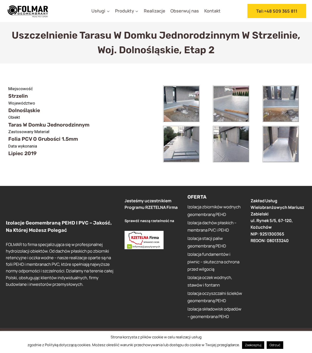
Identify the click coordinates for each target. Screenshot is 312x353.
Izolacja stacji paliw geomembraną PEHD (206, 242)
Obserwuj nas (184, 11)
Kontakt (212, 11)
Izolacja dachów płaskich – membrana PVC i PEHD (211, 226)
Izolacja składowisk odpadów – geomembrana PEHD (214, 312)
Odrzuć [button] (275, 345)
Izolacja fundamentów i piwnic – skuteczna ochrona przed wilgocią (213, 261)
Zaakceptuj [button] (253, 345)
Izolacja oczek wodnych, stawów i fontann (209, 281)
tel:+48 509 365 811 (276, 11)
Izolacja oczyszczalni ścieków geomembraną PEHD (214, 297)
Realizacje (154, 11)
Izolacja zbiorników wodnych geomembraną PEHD (214, 210)
